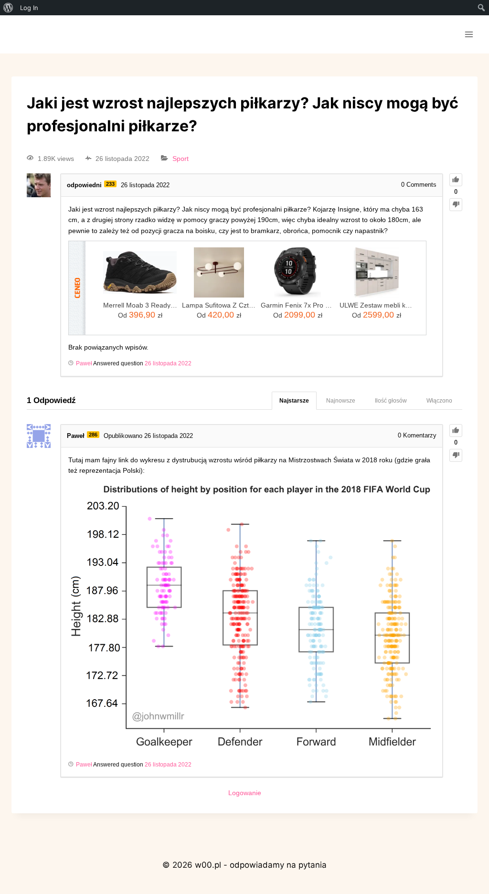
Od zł (140, 314)
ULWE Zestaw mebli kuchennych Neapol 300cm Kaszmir (377, 305)
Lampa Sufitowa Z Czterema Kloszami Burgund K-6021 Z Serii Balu (219, 305)
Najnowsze (340, 400)
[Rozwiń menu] (469, 34)
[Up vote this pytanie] (455, 179)
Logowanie (244, 793)
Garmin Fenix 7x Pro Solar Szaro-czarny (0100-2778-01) (298, 305)
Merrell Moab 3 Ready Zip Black (140, 305)
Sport (180, 158)
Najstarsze (294, 400)
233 (110, 184)
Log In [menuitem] (29, 7)
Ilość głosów (391, 400)
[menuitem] (8, 7)
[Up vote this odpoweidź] (455, 430)
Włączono (439, 400)
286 (93, 434)
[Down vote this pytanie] (455, 204)
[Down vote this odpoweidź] (455, 455)
